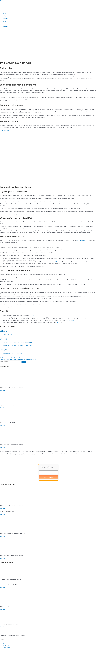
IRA (2, 277)
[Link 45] (48, 523)
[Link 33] (48, 377)
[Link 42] (48, 495)
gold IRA (55, 262)
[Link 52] (48, 596)
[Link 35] (48, 397)
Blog (4, 15)
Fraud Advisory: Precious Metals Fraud (12, 353)
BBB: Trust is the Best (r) (9, 335)
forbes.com (33, 315)
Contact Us (5, 18)
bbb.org (3, 331)
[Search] (24, 362)
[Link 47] (48, 545)
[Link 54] (48, 616)
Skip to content (4, 0)
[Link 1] (8, 10)
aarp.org (59, 322)
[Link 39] (48, 434)
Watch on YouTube (4, 130)
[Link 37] (48, 415)
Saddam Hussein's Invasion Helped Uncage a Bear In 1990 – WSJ (19, 342)
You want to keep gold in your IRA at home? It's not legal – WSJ (18, 345)
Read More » (3, 390)
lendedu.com (91, 318)
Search (2, 361)
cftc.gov (3, 349)
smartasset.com (58, 317)
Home (4, 13)
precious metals (81, 240)
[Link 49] (48, 571)
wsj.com (3, 339)
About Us (5, 16)
